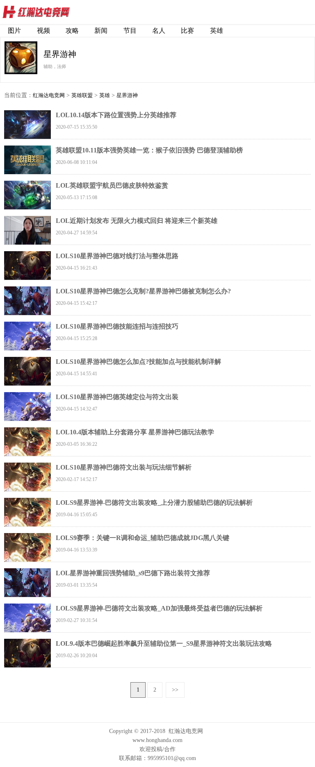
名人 (158, 30)
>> (175, 690)
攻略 (72, 30)
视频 (43, 30)
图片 (14, 30)
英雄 (216, 30)
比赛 (187, 30)
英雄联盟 (82, 95)
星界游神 (127, 95)
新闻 (100, 30)
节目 (130, 30)
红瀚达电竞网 (51, 12)
